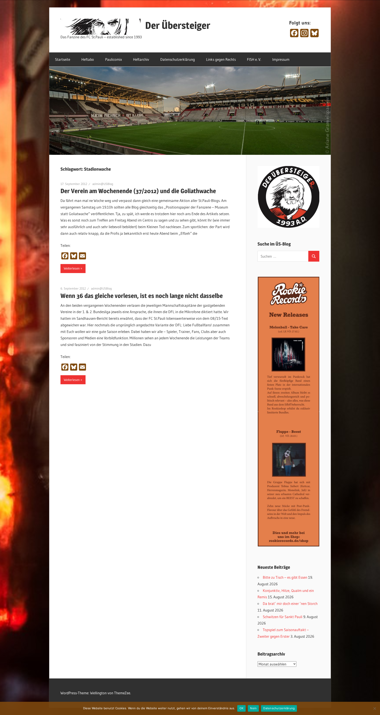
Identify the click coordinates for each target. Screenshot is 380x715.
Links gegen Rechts (221, 59)
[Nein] (374, 708)
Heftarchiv (141, 59)
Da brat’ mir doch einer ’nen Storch (290, 603)
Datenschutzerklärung (177, 59)
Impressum (280, 59)
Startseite (62, 59)
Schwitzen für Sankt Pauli (282, 616)
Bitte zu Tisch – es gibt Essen (285, 577)
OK (241, 708)
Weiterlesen (72, 268)
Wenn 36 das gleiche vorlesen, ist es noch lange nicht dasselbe (141, 295)
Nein (253, 708)
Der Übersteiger (177, 25)
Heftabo (87, 59)
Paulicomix (113, 59)
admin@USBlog (102, 184)
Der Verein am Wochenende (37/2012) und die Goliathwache (138, 191)
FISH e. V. (254, 59)
